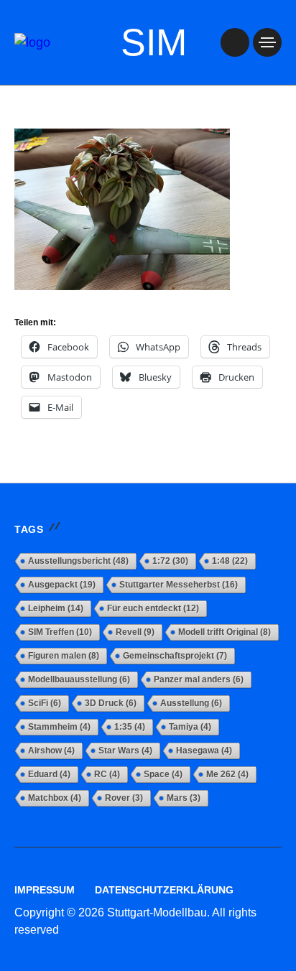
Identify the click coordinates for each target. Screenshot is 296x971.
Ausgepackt (62, 585)
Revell (135, 632)
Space (163, 774)
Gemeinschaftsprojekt (175, 656)
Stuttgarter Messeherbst (178, 585)
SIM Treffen (60, 632)
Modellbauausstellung (79, 679)
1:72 (170, 561)
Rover (124, 798)
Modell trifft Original (224, 632)
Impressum (44, 890)
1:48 (230, 561)
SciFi (44, 703)
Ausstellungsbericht (78, 561)
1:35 (129, 727)
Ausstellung (191, 703)
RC (107, 774)
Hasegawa (204, 750)
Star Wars (125, 750)
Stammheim (59, 727)
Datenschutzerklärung (164, 890)
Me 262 (227, 774)
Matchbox (54, 798)
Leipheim (55, 608)
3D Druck (111, 703)
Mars (183, 798)
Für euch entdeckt (153, 608)
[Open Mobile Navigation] (267, 42)
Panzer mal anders (199, 679)
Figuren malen (63, 656)
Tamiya (190, 727)
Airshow (51, 750)
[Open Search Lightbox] (235, 42)
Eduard (49, 774)
